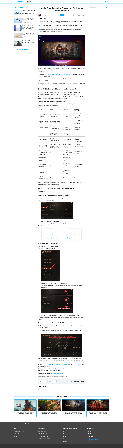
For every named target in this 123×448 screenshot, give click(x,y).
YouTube (28, 423)
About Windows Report (19, 431)
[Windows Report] (24, 2)
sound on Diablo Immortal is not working (56, 364)
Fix (63, 433)
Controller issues (55, 373)
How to (64, 436)
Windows (65, 441)
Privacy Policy (90, 436)
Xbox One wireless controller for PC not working (57, 74)
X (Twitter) (25, 423)
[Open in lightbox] (63, 210)
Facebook (21, 423)
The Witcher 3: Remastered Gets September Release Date (25, 412)
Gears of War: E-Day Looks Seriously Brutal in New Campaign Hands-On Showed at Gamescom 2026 (97, 413)
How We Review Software (44, 438)
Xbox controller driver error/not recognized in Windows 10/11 (62, 235)
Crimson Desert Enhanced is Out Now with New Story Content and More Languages (73, 413)
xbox (61, 373)
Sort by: (75, 390)
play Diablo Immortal (76, 104)
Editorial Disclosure (42, 433)
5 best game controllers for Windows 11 (56, 232)
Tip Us (15, 436)
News (64, 431)
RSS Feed (89, 431)
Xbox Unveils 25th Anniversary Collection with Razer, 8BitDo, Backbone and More (49, 413)
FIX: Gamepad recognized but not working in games (60, 238)
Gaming (61, 15)
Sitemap (89, 433)
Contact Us (16, 433)
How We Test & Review (43, 436)
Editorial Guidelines (42, 431)
